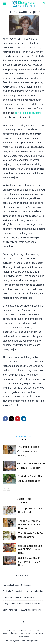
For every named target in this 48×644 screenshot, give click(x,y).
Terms (31, 630)
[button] (4, 3)
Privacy (38, 630)
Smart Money (24, 636)
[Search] (44, 3)
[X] (11, 418)
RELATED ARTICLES (24, 436)
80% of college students (28, 112)
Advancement (38, 633)
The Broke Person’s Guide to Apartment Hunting (28, 451)
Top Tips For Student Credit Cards (17, 585)
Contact (8, 630)
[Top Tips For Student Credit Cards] (9, 510)
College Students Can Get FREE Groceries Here (30, 549)
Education (13, 633)
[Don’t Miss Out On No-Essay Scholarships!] (9, 479)
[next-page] (8, 489)
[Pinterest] (17, 418)
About (5, 633)
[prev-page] (4, 489)
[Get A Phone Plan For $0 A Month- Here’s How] (9, 466)
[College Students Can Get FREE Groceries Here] (9, 547)
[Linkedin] (23, 418)
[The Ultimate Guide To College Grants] (9, 535)
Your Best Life (25, 633)
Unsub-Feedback (19, 630)
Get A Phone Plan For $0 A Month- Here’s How (30, 562)
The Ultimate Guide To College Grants (18, 597)
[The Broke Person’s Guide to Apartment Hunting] (9, 449)
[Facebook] (5, 418)
